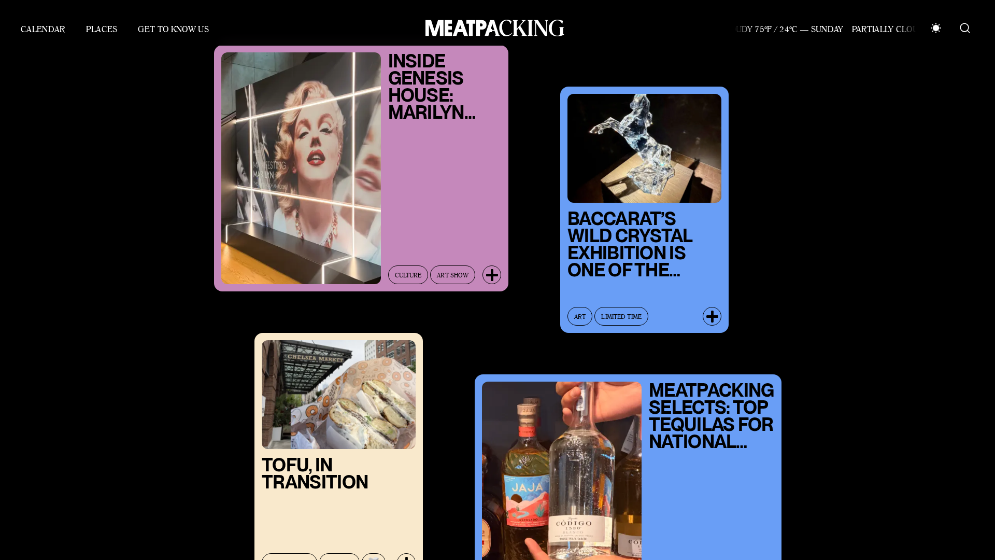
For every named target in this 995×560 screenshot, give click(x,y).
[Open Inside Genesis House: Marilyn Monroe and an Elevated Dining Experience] (491, 265)
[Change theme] (936, 28)
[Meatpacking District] (492, 28)
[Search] (965, 28)
